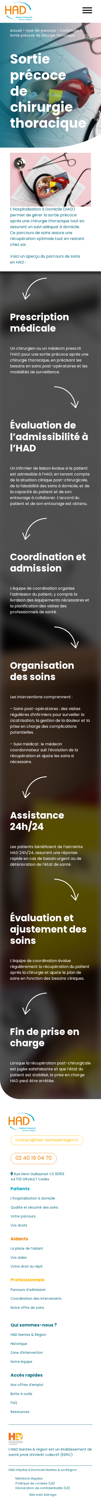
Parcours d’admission (28, 1290)
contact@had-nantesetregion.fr (46, 1140)
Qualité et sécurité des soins (34, 1208)
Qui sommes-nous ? (34, 1325)
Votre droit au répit (27, 1267)
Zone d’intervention (27, 1353)
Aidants (19, 1239)
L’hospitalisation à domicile (33, 1199)
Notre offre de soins (27, 1308)
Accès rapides (27, 1375)
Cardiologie (69, 31)
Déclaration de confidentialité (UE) (42, 1488)
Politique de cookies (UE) (35, 1483)
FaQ (14, 1403)
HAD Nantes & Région (28, 1335)
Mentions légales (29, 1478)
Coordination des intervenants (36, 1299)
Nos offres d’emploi (27, 1385)
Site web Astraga (42, 1495)
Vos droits (19, 1226)
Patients (20, 1189)
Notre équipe (21, 1362)
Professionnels (28, 1280)
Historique (19, 1344)
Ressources (20, 1412)
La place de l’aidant (27, 1249)
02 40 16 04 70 (33, 1158)
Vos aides (19, 1258)
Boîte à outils (21, 1394)
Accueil (16, 31)
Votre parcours (23, 1216)
